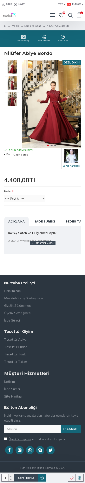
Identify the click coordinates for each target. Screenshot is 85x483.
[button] (26, 104)
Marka (15, 26)
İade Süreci (45, 221)
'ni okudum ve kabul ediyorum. (38, 439)
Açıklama (16, 221)
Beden (7, 191)
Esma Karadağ (32, 26)
